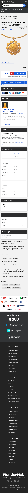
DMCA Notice (11, 365)
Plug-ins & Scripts (13, 426)
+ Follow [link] (21, 113)
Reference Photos (13, 420)
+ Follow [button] (9, 29)
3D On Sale (11, 384)
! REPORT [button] (25, 67)
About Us (4, 477)
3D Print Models (6, 287)
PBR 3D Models (12, 395)
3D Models (5, 284)
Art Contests (12, 450)
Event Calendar (12, 453)
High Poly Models (16, 287)
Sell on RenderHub (13, 350)
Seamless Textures (13, 411)
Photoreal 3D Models (14, 398)
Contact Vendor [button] (7, 124)
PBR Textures (12, 414)
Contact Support (12, 371)
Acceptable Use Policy (7, 487)
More (2, 11)
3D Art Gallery (12, 441)
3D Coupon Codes (13, 359)
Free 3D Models (12, 381)
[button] (26, 2)
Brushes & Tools (13, 423)
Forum (20, 9)
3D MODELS (8, 16)
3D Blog (11, 459)
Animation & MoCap (13, 401)
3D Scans (10, 389)
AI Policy (23, 487)
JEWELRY (9, 18)
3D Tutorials (12, 432)
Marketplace (4, 9)
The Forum (11, 456)
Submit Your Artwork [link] (7, 63)
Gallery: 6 (12, 111)
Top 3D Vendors (12, 353)
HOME (2, 16)
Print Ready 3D (12, 393)
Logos (10, 477)
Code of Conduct (16, 487)
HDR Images (12, 417)
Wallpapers (11, 447)
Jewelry (11, 284)
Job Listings (12, 462)
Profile (17, 111)
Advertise (16, 477)
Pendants (17, 284)
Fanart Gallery (12, 444)
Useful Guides (11, 368)
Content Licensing (13, 362)
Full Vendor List (12, 356)
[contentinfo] (6, 5)
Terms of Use (10, 485)
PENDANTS (15, 18)
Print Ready (5, 172)
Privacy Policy (17, 485)
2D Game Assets (13, 429)
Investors (22, 477)
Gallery (14, 9)
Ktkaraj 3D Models (9, 109)
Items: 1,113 (5, 111)
